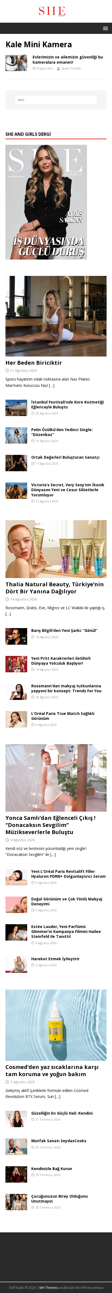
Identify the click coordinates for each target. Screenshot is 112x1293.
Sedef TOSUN (71, 68)
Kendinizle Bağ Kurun (51, 1168)
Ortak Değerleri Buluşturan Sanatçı (65, 457)
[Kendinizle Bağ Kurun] (16, 1179)
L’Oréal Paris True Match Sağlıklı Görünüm (62, 716)
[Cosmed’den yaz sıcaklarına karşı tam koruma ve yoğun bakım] (56, 1057)
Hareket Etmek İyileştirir (55, 958)
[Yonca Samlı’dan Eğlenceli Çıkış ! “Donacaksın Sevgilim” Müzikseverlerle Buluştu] (56, 808)
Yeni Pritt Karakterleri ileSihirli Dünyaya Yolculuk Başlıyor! (61, 661)
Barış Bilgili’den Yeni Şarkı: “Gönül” (64, 630)
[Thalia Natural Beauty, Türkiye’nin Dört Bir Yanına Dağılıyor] (56, 574)
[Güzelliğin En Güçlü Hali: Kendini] (16, 1124)
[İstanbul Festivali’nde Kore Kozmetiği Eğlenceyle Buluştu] (16, 413)
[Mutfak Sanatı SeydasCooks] (16, 1151)
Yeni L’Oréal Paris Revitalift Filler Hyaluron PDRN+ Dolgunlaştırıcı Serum (68, 874)
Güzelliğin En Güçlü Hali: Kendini (62, 1113)
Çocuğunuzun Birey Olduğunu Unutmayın (59, 1199)
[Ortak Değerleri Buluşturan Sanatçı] (16, 468)
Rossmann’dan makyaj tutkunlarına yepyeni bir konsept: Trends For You (66, 688)
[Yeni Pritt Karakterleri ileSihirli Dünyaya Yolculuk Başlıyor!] (16, 668)
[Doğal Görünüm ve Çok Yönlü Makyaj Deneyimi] (16, 909)
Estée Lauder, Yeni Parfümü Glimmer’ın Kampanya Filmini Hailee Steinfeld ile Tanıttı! (66, 931)
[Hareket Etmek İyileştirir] (16, 969)
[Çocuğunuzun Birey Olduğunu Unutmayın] (16, 1206)
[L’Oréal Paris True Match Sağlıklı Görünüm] (16, 724)
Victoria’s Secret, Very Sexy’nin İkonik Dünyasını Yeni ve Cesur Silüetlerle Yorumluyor (67, 489)
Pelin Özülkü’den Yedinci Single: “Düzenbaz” (62, 432)
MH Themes (48, 1287)
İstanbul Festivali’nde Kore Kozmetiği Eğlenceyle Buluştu (67, 404)
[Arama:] (56, 100)
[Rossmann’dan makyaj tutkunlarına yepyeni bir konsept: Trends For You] (16, 696)
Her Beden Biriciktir (33, 362)
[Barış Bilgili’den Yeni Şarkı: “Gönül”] (16, 641)
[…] (51, 385)
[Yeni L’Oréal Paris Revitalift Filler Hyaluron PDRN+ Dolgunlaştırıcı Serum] (16, 882)
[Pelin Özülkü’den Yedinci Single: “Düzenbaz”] (16, 440)
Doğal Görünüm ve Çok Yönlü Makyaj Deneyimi (66, 901)
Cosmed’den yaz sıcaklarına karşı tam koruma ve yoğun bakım (52, 1070)
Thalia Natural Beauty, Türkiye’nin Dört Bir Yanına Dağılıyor (54, 588)
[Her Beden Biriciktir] (56, 353)
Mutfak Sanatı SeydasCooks (58, 1140)
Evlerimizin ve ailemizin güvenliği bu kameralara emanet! (68, 59)
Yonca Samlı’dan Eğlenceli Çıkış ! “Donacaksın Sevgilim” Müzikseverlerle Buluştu (50, 825)
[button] (104, 28)
